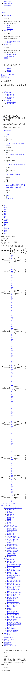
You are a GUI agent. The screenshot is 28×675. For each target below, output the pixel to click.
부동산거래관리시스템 (13, 536)
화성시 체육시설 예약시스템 (14, 580)
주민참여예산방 (11, 547)
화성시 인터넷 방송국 (12, 611)
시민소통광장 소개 (11, 54)
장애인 (5, 220)
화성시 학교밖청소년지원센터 (14, 570)
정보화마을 (10, 609)
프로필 (8, 27)
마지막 (14, 503)
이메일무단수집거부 (9, 639)
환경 (5, 216)
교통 (5, 213)
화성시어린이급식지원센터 (14, 592)
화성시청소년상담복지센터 (14, 584)
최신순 (5, 205)
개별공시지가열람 (11, 528)
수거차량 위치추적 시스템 (13, 537)
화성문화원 (10, 556)
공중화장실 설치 (12, 259)
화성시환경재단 (11, 562)
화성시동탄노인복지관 (13, 572)
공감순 (5, 207)
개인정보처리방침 (8, 637)
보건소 (8, 511)
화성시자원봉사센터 (12, 605)
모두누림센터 (10, 533)
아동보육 (6, 222)
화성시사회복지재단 (12, 559)
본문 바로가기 (7, 2)
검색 (16, 242)
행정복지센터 (10, 509)
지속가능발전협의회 (12, 548)
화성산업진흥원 (11, 561)
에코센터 (9, 542)
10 (9, 503)
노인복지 (6, 219)
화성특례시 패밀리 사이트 (10, 526)
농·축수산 (6, 228)
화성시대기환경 (11, 567)
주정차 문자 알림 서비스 (13, 589)
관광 (5, 227)
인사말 (8, 25)
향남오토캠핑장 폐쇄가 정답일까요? (15, 164)
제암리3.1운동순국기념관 (13, 586)
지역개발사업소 (11, 514)
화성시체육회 (10, 625)
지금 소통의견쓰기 (8, 130)
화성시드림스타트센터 (13, 602)
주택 (5, 214)
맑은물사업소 (10, 512)
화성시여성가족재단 (12, 631)
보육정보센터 (10, 534)
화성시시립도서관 (11, 620)
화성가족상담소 (11, 588)
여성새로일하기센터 (12, 544)
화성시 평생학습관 (11, 628)
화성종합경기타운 (11, 599)
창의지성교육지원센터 (13, 550)
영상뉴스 (9, 70)
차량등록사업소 (11, 517)
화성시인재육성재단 (12, 606)
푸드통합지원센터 (11, 553)
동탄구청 (9, 523)
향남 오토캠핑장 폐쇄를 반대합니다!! (15, 154)
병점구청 (9, 522)
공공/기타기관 (7, 558)
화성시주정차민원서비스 (13, 575)
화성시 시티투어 (11, 595)
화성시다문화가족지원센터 (14, 594)
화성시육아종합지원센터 (13, 603)
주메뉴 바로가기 (8, 3)
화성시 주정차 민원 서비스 (14, 622)
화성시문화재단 (11, 583)
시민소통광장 (10, 56)
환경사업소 (10, 515)
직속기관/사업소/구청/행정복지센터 (13, 508)
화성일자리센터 (11, 627)
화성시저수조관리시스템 (13, 566)
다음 (11, 503)
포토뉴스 (9, 68)
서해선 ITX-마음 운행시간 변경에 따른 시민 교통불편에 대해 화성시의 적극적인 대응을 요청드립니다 (15, 186)
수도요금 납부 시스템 (12, 539)
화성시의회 (10, 608)
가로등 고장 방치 (12, 271)
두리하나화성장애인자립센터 (14, 564)
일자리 (5, 230)
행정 (5, 225)
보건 (5, 217)
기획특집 (9, 71)
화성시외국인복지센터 (13, 613)
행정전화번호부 (8, 644)
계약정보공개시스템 (12, 530)
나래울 (8, 591)
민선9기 (9, 42)
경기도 (8, 635)
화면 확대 (11, 74)
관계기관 (6, 633)
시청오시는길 (7, 642)
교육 (5, 211)
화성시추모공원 (11, 616)
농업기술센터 (10, 525)
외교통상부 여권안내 (12, 545)
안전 (5, 224)
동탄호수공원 (10, 569)
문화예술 (6, 231)
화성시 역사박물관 (11, 555)
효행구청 (9, 520)
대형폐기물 (10, 531)
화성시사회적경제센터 (13, 630)
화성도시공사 (10, 600)
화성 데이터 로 (10, 578)
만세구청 (9, 519)
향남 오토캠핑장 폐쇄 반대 (13, 174)
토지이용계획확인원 (12, 552)
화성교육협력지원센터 (13, 597)
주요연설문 (10, 29)
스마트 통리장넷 (11, 541)
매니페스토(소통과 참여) (13, 41)
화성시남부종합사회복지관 (14, 617)
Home (2, 12)
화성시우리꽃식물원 (12, 619)
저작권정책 (7, 640)
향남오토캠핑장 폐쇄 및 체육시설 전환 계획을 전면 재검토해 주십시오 (12, 331)
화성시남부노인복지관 (13, 614)
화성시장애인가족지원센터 (14, 581)
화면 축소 (3, 74)
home (5, 91)
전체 (5, 210)
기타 (5, 233)
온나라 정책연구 (11, 577)
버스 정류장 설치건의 (12, 457)
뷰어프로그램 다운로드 (10, 645)
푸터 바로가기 (7, 5)
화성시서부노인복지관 (13, 573)
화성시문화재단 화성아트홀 (14, 624)
